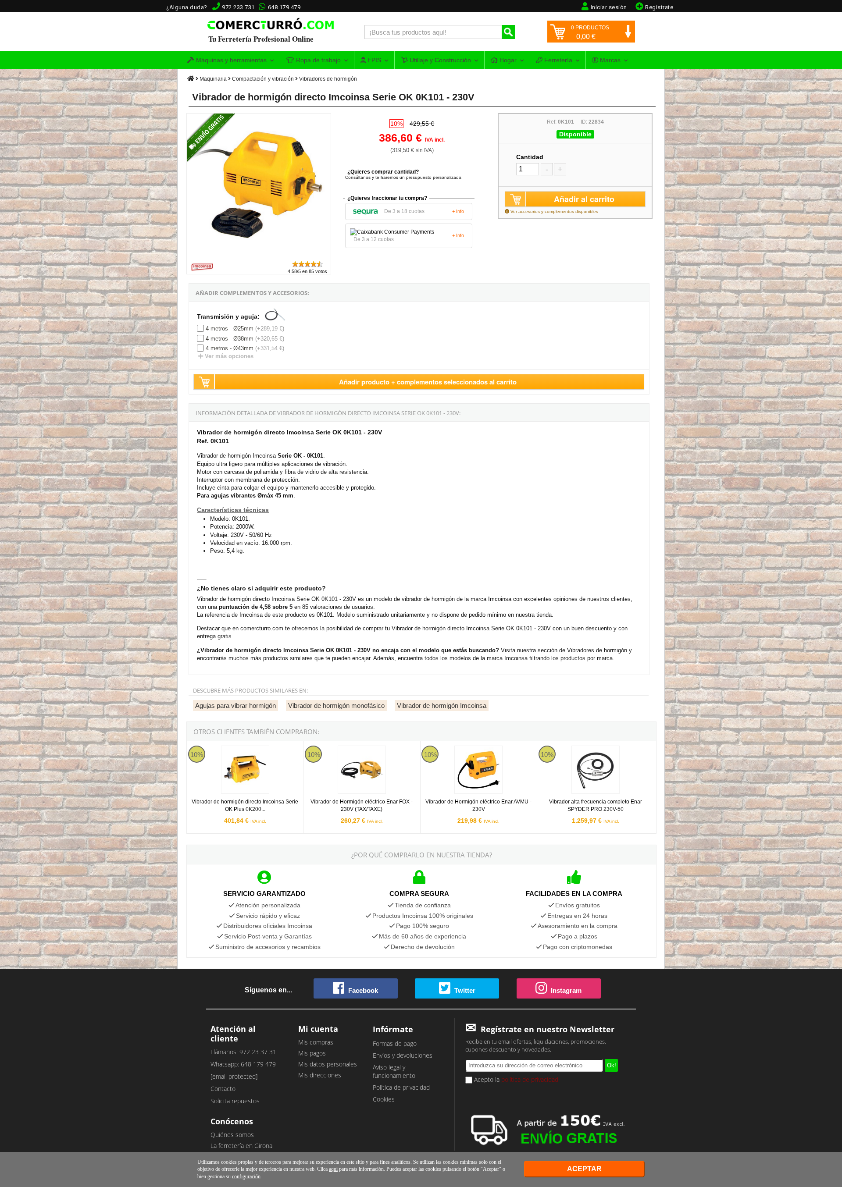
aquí (333, 1169)
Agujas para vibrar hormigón (235, 705)
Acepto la (515, 1079)
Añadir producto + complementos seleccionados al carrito (428, 382)
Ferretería (557, 60)
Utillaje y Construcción (439, 60)
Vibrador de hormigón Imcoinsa (441, 705)
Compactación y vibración (263, 79)
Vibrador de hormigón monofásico (336, 705)
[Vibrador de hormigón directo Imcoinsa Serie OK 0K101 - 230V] (259, 255)
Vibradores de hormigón (328, 79)
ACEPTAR (584, 1169)
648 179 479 (284, 7)
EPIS (373, 60)
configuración (246, 1176)
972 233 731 (238, 7)
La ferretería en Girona (241, 1145)
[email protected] (233, 1076)
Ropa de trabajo (317, 60)
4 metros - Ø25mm (229, 328)
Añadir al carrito (584, 199)
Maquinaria (213, 79)
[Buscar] (508, 32)
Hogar (507, 60)
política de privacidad (529, 1079)
